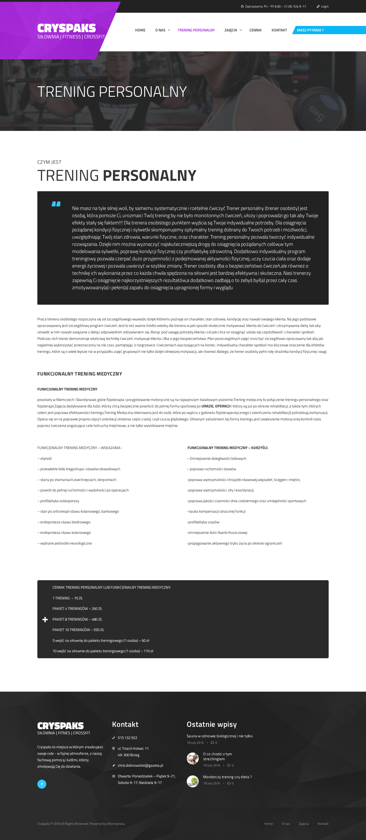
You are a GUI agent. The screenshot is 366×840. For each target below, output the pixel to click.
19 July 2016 (195, 742)
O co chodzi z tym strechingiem (217, 756)
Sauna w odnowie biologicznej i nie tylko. (220, 736)
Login (325, 6)
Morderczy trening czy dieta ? (227, 777)
